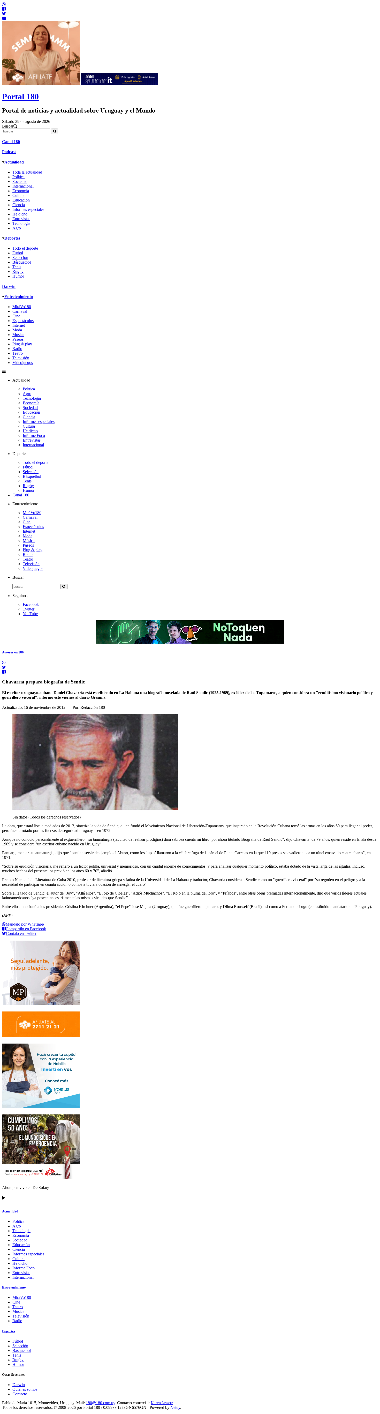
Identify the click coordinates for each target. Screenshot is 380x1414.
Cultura (18, 195)
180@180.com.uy (100, 1403)
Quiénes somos (24, 1389)
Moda (17, 330)
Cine (16, 316)
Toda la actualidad (27, 172)
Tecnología (21, 223)
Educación (21, 200)
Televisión (20, 358)
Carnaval (19, 311)
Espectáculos (23, 320)
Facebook (31, 604)
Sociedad (19, 181)
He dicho (19, 214)
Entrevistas (21, 219)
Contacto (19, 1394)
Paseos (18, 339)
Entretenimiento (18, 296)
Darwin (9, 286)
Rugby (18, 271)
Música (18, 334)
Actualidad (14, 162)
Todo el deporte (25, 248)
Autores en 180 (13, 652)
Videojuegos (22, 362)
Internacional (23, 186)
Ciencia (18, 205)
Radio (17, 348)
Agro (16, 228)
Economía (20, 191)
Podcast (9, 152)
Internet (18, 325)
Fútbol (17, 253)
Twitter (28, 609)
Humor (18, 276)
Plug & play (22, 344)
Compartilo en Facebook (26, 929)
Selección (20, 257)
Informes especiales (28, 209)
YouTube (30, 614)
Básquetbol (21, 262)
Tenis (16, 267)
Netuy (175, 1407)
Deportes (12, 238)
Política (18, 177)
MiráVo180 (21, 306)
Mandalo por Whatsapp (25, 924)
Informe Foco (34, 435)
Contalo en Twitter (21, 933)
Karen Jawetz (162, 1403)
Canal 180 (11, 141)
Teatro (17, 353)
